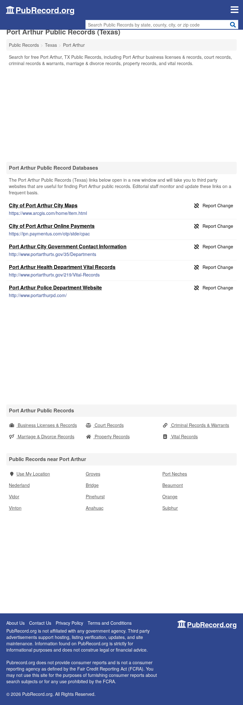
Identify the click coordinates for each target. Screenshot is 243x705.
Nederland (19, 485)
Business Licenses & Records (46, 425)
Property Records (111, 436)
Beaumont (172, 485)
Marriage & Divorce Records (45, 436)
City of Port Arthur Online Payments (52, 225)
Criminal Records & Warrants (199, 425)
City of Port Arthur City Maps (43, 205)
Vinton (15, 508)
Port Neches (174, 474)
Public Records (24, 45)
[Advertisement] (121, 114)
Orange (170, 496)
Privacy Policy (69, 623)
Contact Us (40, 623)
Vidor (14, 496)
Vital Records (184, 436)
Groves (93, 474)
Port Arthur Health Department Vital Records (62, 266)
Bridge (92, 485)
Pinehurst (95, 496)
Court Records (108, 425)
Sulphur (170, 508)
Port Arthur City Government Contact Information (68, 246)
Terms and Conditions (110, 623)
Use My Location (33, 474)
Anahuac (94, 508)
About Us (15, 623)
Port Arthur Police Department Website (55, 287)
